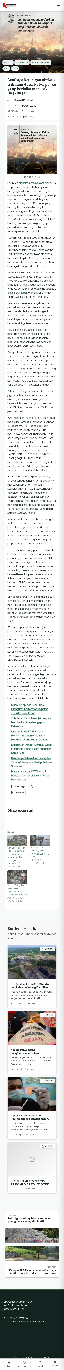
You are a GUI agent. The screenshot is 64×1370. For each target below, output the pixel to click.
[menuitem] (9, 1364)
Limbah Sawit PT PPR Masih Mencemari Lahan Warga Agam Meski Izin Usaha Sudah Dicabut (29, 735)
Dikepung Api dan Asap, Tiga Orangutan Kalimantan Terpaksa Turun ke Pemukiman (29, 709)
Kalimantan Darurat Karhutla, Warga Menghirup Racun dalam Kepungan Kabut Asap (31, 748)
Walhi (15, 68)
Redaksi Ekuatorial (23, 100)
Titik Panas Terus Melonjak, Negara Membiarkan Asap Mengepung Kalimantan (31, 722)
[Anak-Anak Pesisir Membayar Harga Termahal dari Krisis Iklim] (40, 840)
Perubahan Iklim (40, 63)
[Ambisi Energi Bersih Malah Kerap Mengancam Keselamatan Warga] (17, 877)
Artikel (8, 63)
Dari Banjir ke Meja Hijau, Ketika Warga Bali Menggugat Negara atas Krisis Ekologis (16, 854)
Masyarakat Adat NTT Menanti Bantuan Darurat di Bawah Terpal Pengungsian (30, 775)
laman (24, 292)
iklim (6, 68)
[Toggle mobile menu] (58, 5)
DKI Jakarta (22, 63)
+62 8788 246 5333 (18, 1317)
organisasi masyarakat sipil (34, 183)
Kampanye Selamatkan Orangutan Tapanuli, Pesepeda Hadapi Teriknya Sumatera (31, 762)
